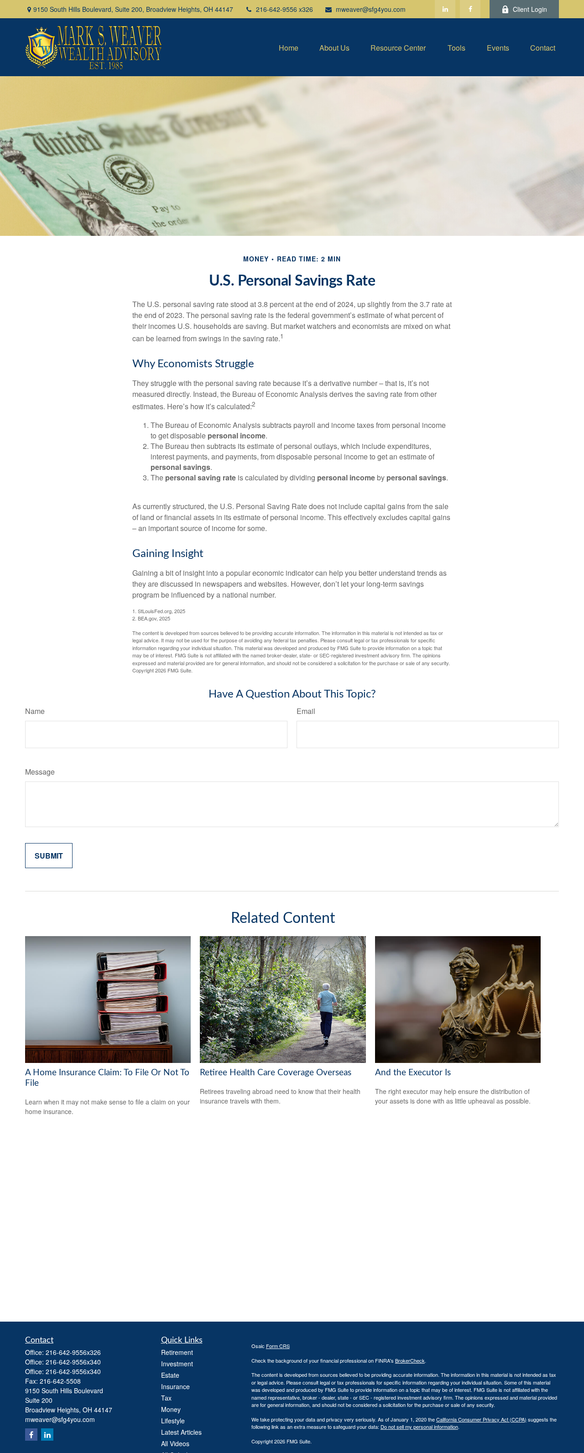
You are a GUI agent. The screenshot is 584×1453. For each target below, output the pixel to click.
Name (35, 711)
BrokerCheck (410, 1360)
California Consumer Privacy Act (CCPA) (481, 1419)
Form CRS (278, 1345)
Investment (177, 1363)
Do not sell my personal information (419, 1426)
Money (171, 1409)
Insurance (175, 1386)
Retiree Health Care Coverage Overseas (275, 1072)
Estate (170, 1375)
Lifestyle (173, 1420)
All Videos (175, 1443)
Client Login (530, 9)
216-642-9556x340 (73, 1361)
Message (40, 771)
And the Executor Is (413, 1072)
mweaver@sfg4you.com (371, 9)
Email (306, 711)
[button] (288, 47)
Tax (166, 1397)
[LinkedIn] (445, 9)
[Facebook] (470, 9)
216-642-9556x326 (73, 1352)
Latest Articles (181, 1432)
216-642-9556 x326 (284, 9)
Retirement (177, 1352)
